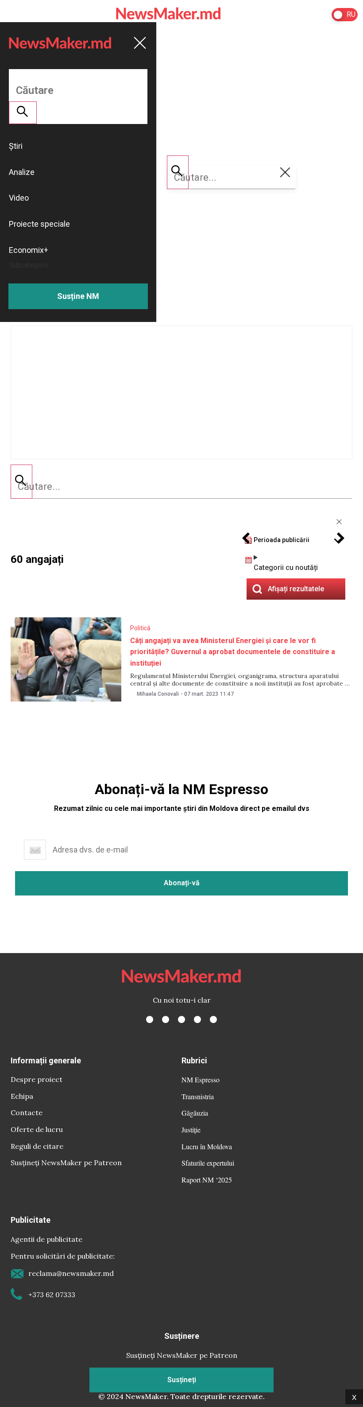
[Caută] (21, 481)
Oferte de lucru (37, 1129)
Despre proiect (36, 1079)
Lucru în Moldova (207, 1146)
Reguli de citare (37, 1146)
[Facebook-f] (149, 1019)
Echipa (22, 1096)
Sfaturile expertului (208, 1162)
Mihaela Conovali (158, 694)
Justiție (191, 1129)
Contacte (26, 1112)
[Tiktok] (197, 1019)
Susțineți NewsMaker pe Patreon (66, 1162)
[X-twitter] (165, 1019)
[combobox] (181, 486)
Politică (140, 628)
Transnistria (198, 1096)
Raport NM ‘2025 (207, 1179)
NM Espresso (201, 1079)
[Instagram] (181, 1019)
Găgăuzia (195, 1112)
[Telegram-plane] (213, 1019)
